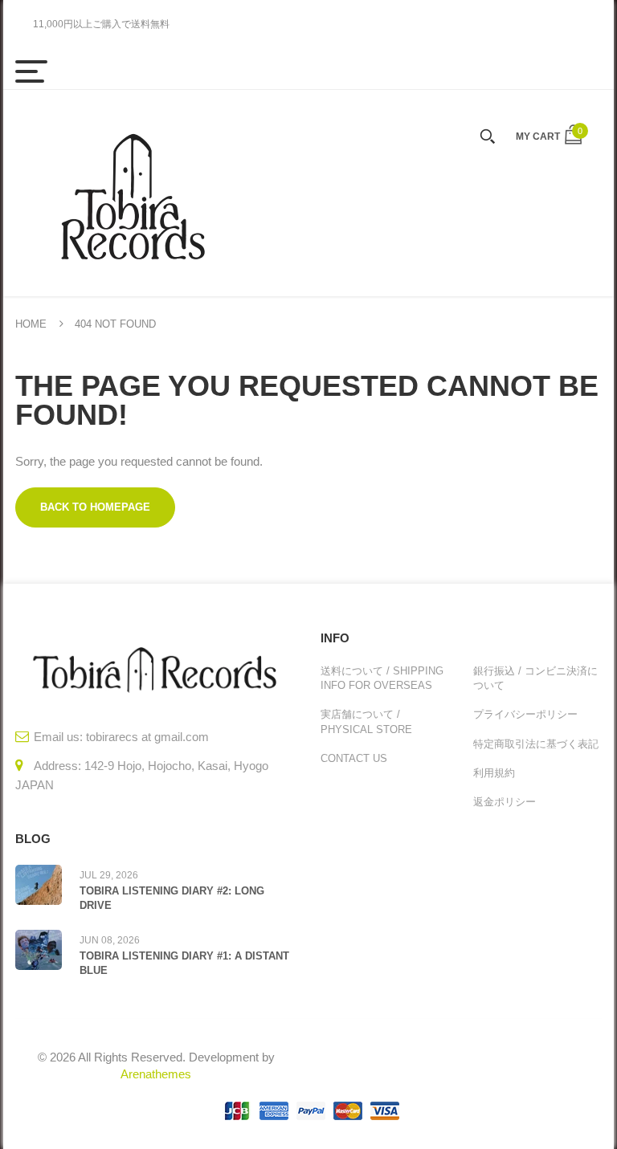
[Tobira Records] (131, 193)
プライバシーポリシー (525, 714)
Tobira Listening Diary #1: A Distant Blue (184, 963)
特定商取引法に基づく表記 (536, 744)
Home (31, 324)
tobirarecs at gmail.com (147, 737)
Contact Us (354, 758)
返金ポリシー (504, 802)
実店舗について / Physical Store (366, 721)
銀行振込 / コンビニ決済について (535, 678)
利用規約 (494, 773)
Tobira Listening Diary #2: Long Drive (172, 898)
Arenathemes (156, 1074)
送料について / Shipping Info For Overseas (382, 678)
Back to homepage (95, 507)
